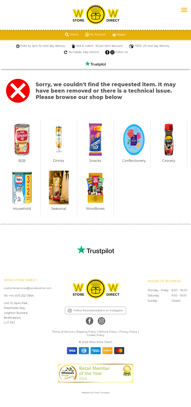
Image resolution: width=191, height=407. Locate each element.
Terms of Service (63, 331)
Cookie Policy (95, 335)
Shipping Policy (86, 331)
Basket (121, 34)
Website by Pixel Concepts (95, 392)
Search (74, 34)
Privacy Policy (128, 331)
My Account (97, 34)
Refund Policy (107, 331)
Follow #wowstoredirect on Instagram (98, 310)
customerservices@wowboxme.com (27, 288)
